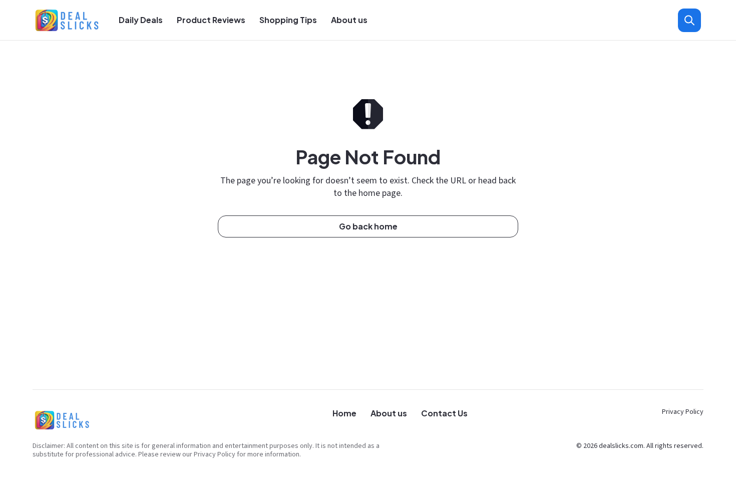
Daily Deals (141, 20)
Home (344, 413)
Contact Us (444, 413)
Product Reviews (211, 20)
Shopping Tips (288, 20)
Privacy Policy (682, 412)
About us (349, 20)
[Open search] (689, 20)
